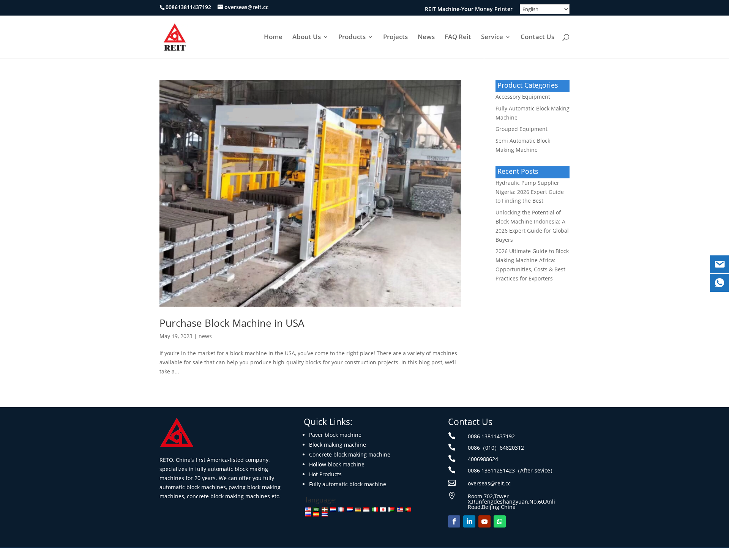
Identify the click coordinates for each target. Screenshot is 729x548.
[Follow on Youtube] (484, 521)
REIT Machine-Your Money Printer (469, 9)
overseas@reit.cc (489, 483)
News (426, 37)
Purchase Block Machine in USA (231, 323)
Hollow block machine (336, 464)
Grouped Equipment (521, 128)
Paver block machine (335, 434)
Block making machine (337, 444)
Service (492, 37)
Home (273, 37)
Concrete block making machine (349, 454)
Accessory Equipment (522, 96)
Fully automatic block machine (347, 484)
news (205, 336)
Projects (395, 37)
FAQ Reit (458, 37)
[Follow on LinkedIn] (469, 521)
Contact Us (537, 37)
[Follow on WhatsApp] (500, 521)
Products (352, 37)
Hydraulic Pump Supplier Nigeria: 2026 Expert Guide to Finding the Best (529, 192)
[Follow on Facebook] (454, 521)
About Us (306, 37)
